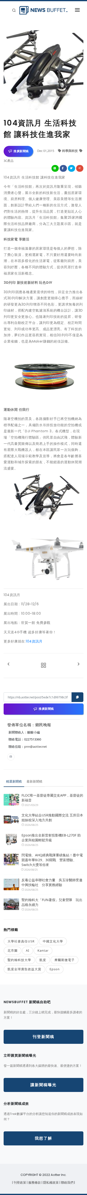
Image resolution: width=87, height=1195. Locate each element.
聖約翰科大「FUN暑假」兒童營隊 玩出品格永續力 (52, 902)
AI (27, 950)
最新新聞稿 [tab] (34, 781)
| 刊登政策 (19, 1182)
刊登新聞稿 (43, 1036)
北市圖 (12, 950)
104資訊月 (34, 641)
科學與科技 (70, 151)
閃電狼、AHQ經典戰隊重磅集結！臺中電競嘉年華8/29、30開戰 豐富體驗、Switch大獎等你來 (52, 860)
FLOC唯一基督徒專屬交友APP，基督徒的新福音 (52, 797)
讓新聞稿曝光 (43, 1085)
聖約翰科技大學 (19, 960)
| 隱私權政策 (50, 1182)
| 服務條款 (34, 1182)
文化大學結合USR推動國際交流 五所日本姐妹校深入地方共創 (52, 817)
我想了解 (43, 1138)
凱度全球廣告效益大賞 (24, 969)
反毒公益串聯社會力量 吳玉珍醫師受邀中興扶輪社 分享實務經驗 (52, 882)
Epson (55, 969)
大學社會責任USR (21, 941)
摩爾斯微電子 (64, 960)
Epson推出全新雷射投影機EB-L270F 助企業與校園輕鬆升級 (51, 837)
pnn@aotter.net (35, 746)
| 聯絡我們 (66, 1182)
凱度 (42, 960)
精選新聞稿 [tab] (14, 781)
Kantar (43, 950)
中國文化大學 (53, 941)
